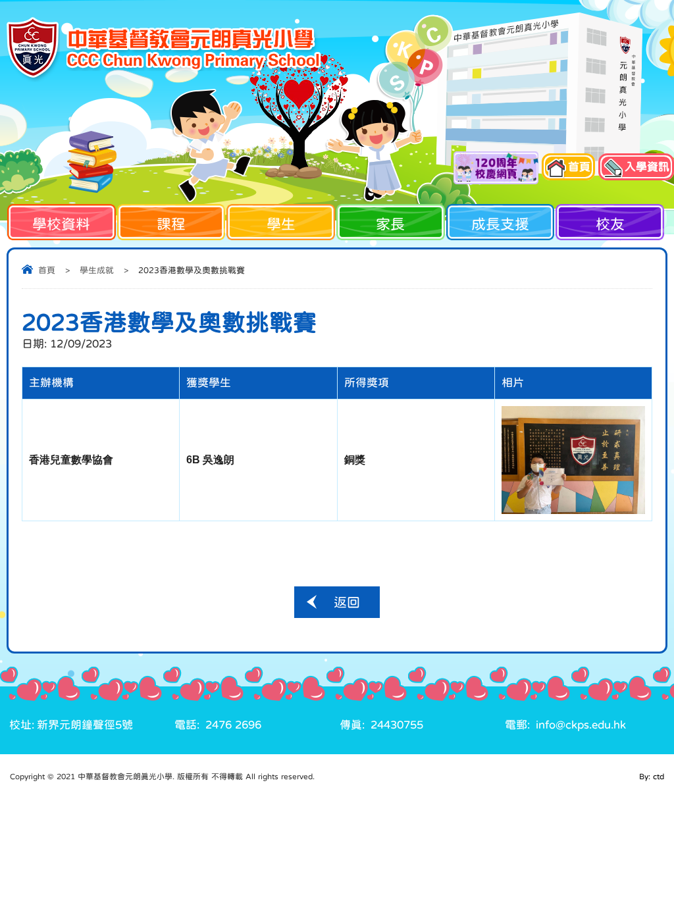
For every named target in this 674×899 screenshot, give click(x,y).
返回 (347, 602)
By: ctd (651, 777)
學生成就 (97, 270)
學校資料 (61, 224)
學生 (281, 224)
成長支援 (500, 224)
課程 (171, 224)
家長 (390, 224)
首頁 (46, 270)
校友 (610, 224)
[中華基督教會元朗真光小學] (164, 49)
